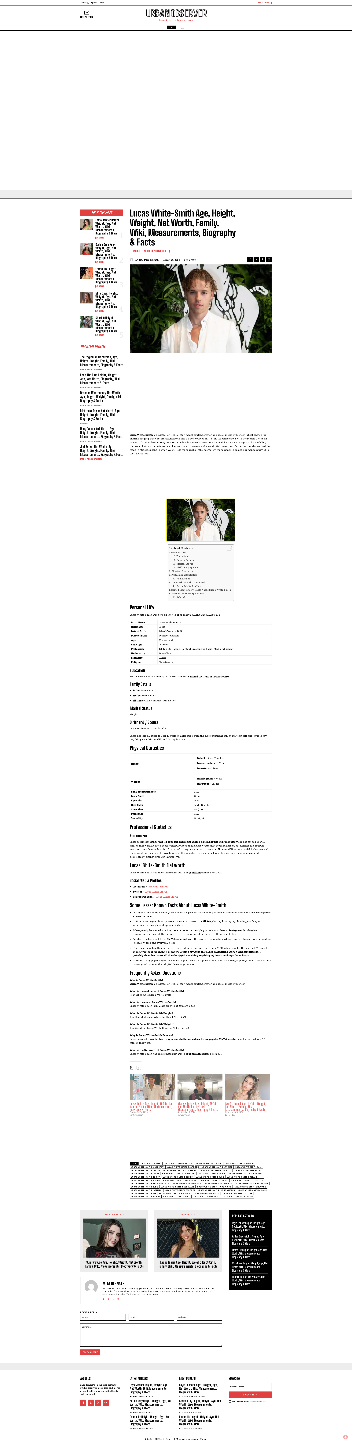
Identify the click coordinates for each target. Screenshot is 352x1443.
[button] (182, 27)
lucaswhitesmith (158, 886)
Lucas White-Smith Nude (144, 1187)
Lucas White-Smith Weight (145, 1197)
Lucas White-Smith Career (145, 1170)
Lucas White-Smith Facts (248, 1170)
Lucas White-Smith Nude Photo (214, 1187)
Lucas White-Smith (155, 891)
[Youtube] (106, 1403)
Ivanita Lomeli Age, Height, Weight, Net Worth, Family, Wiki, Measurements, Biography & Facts (245, 1107)
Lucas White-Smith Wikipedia (237, 1197)
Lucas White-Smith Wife (176, 1197)
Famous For (183, 578)
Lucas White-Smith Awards (239, 1164)
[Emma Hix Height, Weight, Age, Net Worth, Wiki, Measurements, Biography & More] (86, 273)
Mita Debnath (151, 260)
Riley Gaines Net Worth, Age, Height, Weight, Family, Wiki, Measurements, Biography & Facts (101, 433)
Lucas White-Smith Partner (180, 1190)
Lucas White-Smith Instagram (179, 1180)
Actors (84, 423)
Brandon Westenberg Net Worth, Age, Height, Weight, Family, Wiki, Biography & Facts (101, 397)
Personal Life (178, 552)
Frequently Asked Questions (187, 593)
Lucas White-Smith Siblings (174, 1193)
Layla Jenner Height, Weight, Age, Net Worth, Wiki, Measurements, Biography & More (107, 226)
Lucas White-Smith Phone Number (216, 1190)
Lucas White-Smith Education (179, 1170)
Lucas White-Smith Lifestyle (247, 1180)
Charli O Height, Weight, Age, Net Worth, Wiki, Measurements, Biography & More (106, 324)
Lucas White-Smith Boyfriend (183, 1167)
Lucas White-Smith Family (145, 1174)
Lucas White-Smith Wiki (205, 1197)
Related (181, 597)
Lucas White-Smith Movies (186, 1184)
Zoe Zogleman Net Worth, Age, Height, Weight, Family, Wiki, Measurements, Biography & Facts (101, 361)
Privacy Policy (259, 1401)
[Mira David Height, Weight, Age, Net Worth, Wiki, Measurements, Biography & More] (86, 297)
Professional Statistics (184, 574)
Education (182, 556)
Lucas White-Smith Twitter (237, 1193)
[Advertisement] (82, 51)
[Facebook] (250, 259)
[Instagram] (91, 1403)
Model (136, 251)
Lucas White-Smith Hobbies (178, 1177)
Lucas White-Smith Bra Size (217, 1167)
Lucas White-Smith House (210, 1177)
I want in (248, 1395)
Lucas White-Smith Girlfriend (245, 1174)
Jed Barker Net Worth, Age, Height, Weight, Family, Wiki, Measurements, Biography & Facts (101, 451)
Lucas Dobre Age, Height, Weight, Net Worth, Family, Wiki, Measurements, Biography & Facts (152, 1107)
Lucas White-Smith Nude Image (177, 1187)
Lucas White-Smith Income (145, 1180)
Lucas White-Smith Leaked (214, 1180)
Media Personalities (91, 369)
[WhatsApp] (269, 259)
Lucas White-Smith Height (145, 1177)
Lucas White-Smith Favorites (178, 1174)
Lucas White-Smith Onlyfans (250, 1187)
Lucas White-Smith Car (248, 1167)
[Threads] (118, 1299)
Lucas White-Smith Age (209, 1164)
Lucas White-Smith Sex (143, 1193)
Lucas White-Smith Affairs (178, 1164)
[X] (256, 259)
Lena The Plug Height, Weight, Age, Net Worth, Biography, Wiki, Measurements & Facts (100, 379)
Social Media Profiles (188, 586)
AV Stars (100, 238)
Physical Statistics (182, 571)
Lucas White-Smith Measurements (150, 1184)
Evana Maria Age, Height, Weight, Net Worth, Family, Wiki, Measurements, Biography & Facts (188, 1264)
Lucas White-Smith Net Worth (252, 1184)
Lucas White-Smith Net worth (188, 582)
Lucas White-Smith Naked (218, 1184)
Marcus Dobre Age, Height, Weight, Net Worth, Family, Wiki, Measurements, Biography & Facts (198, 1107)
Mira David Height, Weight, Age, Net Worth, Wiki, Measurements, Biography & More (106, 300)
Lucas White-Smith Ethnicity (215, 1170)
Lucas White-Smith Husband (242, 1177)
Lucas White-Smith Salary (252, 1190)
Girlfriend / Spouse (187, 567)
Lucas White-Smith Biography (147, 1167)
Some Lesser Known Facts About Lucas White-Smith (201, 589)
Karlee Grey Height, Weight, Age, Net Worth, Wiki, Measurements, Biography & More (106, 251)
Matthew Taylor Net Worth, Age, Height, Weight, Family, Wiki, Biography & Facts (100, 415)
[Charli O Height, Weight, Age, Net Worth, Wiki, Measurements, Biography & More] (86, 322)
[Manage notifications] (345, 1437)
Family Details (185, 560)
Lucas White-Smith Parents (146, 1190)
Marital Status (185, 563)
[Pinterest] (262, 259)
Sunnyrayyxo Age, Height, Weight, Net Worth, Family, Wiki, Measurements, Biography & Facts (114, 1264)
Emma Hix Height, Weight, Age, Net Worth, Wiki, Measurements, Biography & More (106, 275)
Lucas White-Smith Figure (212, 1174)
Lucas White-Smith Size (206, 1193)
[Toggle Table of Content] (228, 548)
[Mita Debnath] (132, 260)
